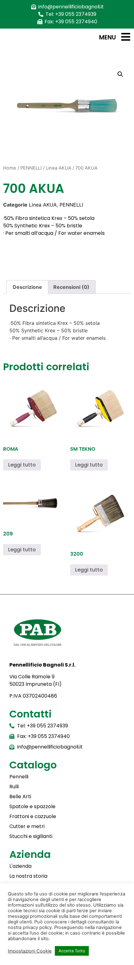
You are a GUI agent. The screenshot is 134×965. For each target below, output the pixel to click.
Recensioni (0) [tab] (71, 287)
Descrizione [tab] (27, 287)
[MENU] (126, 37)
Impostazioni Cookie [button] (30, 951)
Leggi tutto (22, 464)
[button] (120, 74)
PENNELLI (31, 168)
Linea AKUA (58, 168)
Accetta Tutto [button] (72, 950)
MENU (107, 37)
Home (9, 168)
